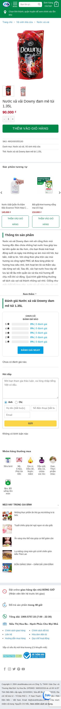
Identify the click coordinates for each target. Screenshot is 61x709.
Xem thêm (29, 294)
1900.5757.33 (28, 616)
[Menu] (15, 4)
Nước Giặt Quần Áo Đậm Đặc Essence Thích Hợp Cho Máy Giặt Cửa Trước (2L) (15, 206)
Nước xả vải (43, 22)
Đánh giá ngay (30, 350)
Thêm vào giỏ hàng (30, 128)
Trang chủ (7, 22)
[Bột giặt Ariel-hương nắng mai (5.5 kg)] (45, 185)
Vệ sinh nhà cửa (24, 22)
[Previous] (8, 55)
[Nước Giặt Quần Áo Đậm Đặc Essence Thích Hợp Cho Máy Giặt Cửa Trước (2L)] (15, 185)
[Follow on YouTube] (23, 669)
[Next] (53, 55)
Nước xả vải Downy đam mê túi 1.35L (24, 152)
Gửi (30, 423)
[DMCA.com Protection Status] (13, 655)
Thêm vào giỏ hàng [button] (15, 221)
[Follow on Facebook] (4, 669)
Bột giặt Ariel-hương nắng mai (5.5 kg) (44, 206)
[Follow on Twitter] (14, 669)
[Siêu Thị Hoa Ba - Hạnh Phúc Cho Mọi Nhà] (6, 4)
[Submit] (39, 4)
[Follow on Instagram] (9, 669)
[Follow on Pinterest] (18, 669)
